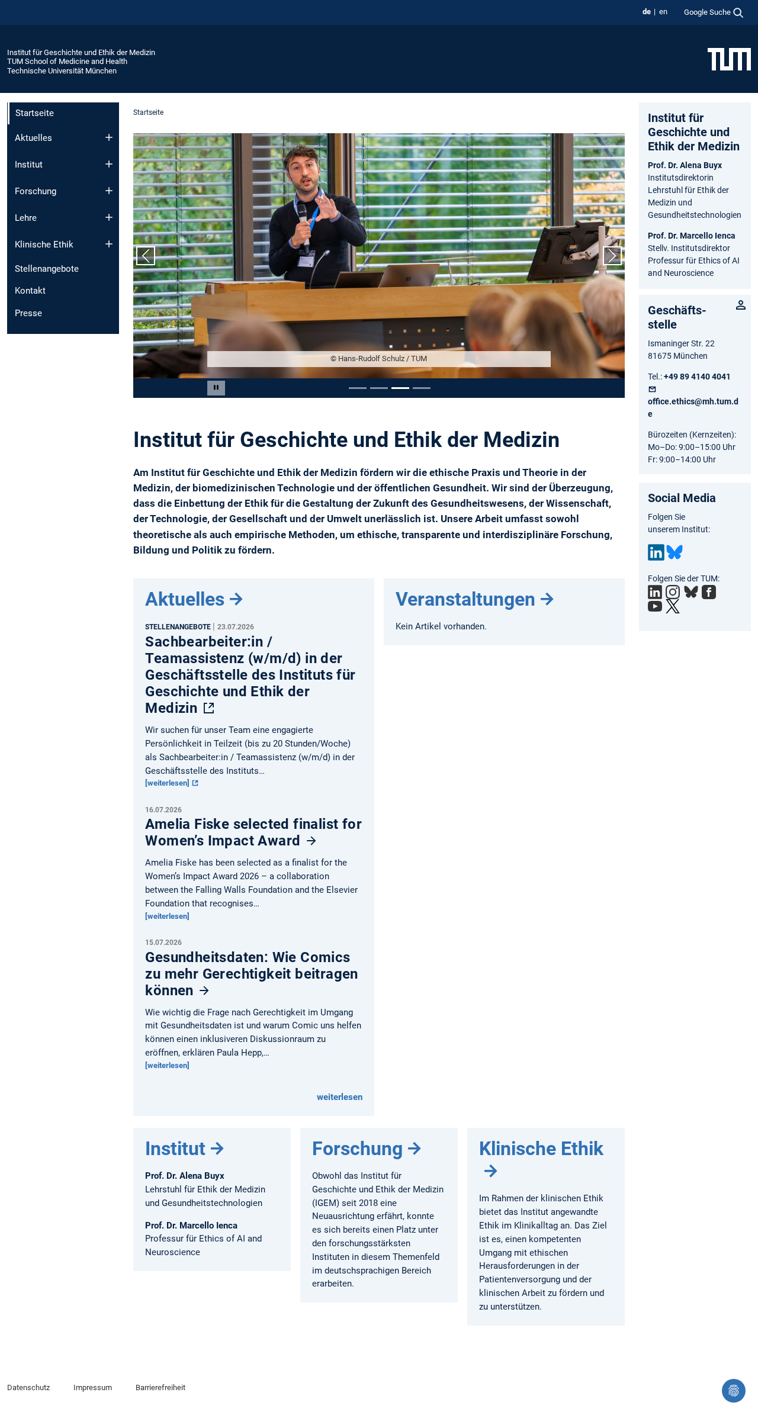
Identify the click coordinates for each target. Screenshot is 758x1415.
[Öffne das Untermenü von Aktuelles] (109, 137)
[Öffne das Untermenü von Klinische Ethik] (109, 244)
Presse (28, 313)
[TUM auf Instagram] (673, 592)
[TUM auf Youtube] (655, 606)
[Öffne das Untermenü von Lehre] (109, 217)
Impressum (92, 1387)
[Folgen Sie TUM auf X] (673, 606)
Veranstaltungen (465, 599)
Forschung (35, 191)
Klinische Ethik (44, 244)
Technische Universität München (62, 70)
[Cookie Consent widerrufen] (734, 1391)
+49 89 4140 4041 (697, 376)
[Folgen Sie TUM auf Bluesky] (691, 592)
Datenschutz (28, 1387)
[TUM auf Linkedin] (655, 592)
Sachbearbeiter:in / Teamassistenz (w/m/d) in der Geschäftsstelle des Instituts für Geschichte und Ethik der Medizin (250, 674)
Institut (29, 164)
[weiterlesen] (168, 783)
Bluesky (674, 552)
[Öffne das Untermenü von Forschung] (109, 191)
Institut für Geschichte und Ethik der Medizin (81, 52)
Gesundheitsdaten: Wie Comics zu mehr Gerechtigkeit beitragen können (251, 974)
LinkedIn (656, 552)
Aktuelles (33, 138)
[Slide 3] (400, 388)
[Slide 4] (422, 388)
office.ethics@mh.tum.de (693, 408)
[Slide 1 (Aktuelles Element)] (358, 388)
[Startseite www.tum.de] (729, 58)
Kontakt (30, 290)
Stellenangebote (47, 268)
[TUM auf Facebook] (709, 592)
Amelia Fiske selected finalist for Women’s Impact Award (253, 832)
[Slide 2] (379, 388)
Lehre (26, 218)
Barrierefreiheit (160, 1387)
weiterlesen (339, 1097)
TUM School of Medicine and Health (67, 61)
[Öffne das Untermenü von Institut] (109, 164)
